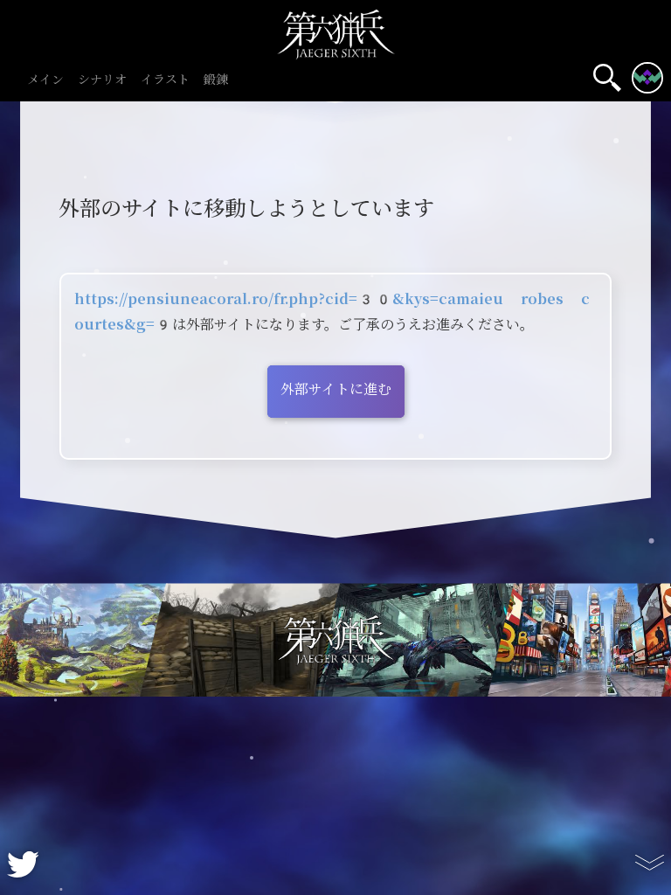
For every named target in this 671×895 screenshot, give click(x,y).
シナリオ (102, 80)
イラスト (165, 80)
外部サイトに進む (335, 389)
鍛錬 (216, 80)
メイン (45, 80)
